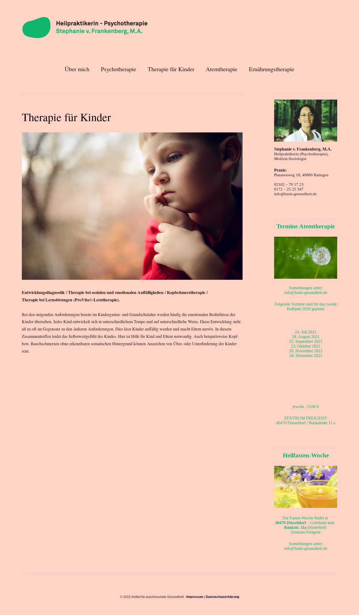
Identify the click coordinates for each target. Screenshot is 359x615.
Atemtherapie (221, 69)
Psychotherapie (118, 69)
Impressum (194, 597)
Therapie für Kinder (171, 69)
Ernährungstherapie (271, 69)
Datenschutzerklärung (222, 597)
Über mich (77, 69)
